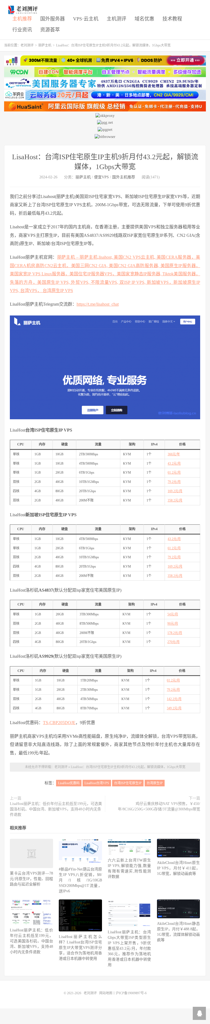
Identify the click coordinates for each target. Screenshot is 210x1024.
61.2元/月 (174, 472)
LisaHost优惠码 (69, 783)
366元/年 (174, 454)
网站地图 (105, 993)
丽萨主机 (44, 45)
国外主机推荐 (123, 177)
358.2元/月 (175, 500)
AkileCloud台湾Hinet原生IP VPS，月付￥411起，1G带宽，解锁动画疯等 (178, 868)
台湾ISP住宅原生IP (128, 783)
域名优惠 (144, 19)
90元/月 (172, 623)
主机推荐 (22, 19)
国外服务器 (52, 19)
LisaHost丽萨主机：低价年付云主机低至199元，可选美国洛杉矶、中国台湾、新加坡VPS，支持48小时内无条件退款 (56, 809)
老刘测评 (23, 9)
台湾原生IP (155, 783)
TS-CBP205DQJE (59, 722)
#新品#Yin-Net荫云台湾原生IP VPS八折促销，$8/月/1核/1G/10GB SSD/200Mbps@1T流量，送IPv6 (80, 880)
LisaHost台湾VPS (96, 783)
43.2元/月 (174, 463)
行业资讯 (22, 30)
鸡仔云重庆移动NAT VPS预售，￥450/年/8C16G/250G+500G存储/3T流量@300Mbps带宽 (159, 806)
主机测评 (116, 19)
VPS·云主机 (85, 19)
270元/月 (173, 642)
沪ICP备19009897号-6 (131, 993)
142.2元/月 (174, 699)
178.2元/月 (174, 633)
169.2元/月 (175, 491)
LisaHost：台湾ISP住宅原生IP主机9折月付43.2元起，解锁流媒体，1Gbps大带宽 (128, 767)
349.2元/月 (174, 708)
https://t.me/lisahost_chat (98, 304)
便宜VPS (101, 177)
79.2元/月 (174, 482)
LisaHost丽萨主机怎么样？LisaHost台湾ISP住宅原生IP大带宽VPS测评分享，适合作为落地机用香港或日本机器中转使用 (80, 948)
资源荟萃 (50, 30)
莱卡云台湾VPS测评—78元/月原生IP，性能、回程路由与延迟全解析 (31, 878)
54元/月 (172, 614)
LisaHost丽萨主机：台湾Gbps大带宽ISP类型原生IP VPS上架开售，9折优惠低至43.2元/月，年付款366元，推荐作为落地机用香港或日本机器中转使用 (129, 948)
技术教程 (172, 19)
